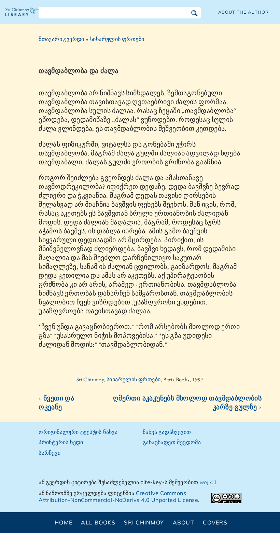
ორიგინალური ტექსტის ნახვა (78, 431)
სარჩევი (49, 452)
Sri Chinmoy (144, 522)
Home (63, 522)
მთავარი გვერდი (61, 39)
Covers (215, 522)
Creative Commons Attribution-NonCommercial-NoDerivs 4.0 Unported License (118, 497)
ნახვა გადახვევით (167, 431)
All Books (98, 522)
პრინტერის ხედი (61, 442)
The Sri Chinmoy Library (22, 17)
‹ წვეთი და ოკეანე (56, 402)
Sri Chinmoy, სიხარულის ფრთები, (119, 379)
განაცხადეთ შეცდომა (172, 442)
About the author (243, 12)
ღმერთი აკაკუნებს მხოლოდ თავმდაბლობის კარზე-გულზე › (187, 402)
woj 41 (208, 482)
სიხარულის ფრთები (117, 39)
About (183, 522)
